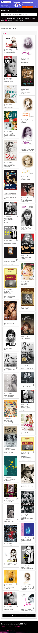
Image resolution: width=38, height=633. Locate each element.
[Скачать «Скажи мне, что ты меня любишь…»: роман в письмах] (10, 253)
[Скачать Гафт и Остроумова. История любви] (10, 466)
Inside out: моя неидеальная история (10, 242)
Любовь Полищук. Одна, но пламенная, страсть (27, 150)
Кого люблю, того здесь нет (27, 487)
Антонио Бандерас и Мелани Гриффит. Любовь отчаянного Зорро (9, 135)
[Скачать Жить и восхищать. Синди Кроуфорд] (10, 383)
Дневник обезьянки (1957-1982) (26, 229)
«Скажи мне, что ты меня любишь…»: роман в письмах (9, 263)
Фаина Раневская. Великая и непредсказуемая (26, 258)
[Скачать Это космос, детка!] (10, 533)
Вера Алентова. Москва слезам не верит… (27, 178)
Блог (2, 20)
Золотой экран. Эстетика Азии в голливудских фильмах (10, 422)
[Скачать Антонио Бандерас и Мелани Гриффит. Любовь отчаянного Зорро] (10, 120)
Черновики (22, 20)
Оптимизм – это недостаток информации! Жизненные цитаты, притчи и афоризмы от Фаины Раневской (10, 294)
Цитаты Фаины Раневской (25, 309)
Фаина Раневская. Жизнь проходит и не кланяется (9, 165)
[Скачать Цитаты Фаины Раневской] (27, 297)
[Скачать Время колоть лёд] (27, 378)
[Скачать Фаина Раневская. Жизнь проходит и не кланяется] (10, 150)
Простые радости (25, 434)
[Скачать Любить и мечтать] (10, 511)
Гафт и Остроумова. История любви (9, 480)
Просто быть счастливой (24, 284)
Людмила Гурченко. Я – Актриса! (27, 121)
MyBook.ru (17, 626)
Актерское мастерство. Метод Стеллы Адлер (10, 370)
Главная (3, 24)
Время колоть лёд (26, 386)
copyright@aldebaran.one (7, 630)
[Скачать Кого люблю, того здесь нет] (27, 474)
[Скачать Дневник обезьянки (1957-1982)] (27, 215)
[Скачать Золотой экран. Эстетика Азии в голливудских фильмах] (10, 408)
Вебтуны (15, 18)
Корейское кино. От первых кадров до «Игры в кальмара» (26, 541)
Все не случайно (25, 338)
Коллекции (10, 20)
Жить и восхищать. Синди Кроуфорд (9, 396)
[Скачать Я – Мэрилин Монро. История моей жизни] (10, 42)
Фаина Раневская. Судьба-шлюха (9, 501)
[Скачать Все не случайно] (27, 324)
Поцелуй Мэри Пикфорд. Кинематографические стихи (27, 517)
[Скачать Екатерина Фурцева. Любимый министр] (10, 66)
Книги (2, 18)
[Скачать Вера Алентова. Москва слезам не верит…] (27, 164)
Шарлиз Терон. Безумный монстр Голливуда (9, 587)
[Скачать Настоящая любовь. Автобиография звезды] (10, 310)
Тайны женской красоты (10, 350)
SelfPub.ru (10, 626)
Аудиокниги (9, 18)
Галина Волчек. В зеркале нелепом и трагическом (26, 61)
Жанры (21, 18)
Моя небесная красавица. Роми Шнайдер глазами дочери (9, 220)
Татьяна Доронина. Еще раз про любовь (10, 106)
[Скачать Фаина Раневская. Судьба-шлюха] (10, 490)
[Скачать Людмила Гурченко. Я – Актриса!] (27, 107)
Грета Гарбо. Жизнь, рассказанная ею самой (27, 610)
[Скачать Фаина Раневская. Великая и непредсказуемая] (27, 243)
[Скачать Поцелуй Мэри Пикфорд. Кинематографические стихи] (27, 502)
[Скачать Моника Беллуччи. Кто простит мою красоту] (10, 555)
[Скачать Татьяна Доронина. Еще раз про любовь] (10, 94)
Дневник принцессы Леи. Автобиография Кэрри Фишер (26, 200)
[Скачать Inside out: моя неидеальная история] (10, 232)
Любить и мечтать (9, 521)
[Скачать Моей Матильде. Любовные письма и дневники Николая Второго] (27, 76)
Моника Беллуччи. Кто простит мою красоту (10, 565)
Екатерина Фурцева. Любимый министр (9, 80)
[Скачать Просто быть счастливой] (27, 271)
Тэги (8, 24)
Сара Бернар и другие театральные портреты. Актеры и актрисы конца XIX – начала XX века (10, 196)
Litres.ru (3, 626)
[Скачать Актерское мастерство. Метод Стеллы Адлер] (10, 360)
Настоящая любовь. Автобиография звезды (10, 324)
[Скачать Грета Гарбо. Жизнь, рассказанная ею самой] (27, 599)
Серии (16, 20)
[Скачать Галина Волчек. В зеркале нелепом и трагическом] (27, 46)
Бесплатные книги (30, 18)
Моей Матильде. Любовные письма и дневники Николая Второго (26, 91)
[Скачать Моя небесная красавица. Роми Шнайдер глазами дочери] (10, 208)
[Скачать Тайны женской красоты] (10, 337)
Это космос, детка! (9, 545)
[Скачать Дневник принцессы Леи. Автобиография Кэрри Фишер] (27, 189)
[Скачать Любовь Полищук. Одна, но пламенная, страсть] (27, 136)
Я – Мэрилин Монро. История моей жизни (9, 51)
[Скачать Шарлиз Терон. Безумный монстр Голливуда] (10, 576)
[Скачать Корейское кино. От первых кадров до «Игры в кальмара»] (27, 529)
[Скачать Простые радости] (27, 422)
